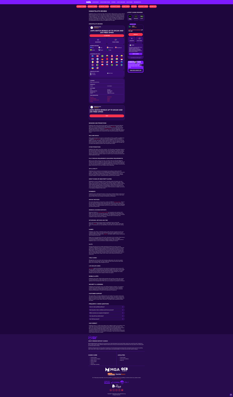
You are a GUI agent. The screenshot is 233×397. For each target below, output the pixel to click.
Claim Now (107, 35)
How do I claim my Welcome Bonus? (97, 306)
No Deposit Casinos (143, 6)
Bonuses (92, 97)
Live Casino (91, 268)
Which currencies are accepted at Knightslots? (99, 312)
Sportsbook (109, 96)
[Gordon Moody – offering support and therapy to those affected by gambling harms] (111, 374)
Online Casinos (125, 6)
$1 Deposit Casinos (81, 6)
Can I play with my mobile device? (97, 315)
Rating (108, 99)
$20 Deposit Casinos (115, 6)
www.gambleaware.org (116, 378)
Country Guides (94, 357)
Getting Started (93, 98)
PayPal (95, 223)
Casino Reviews (95, 2)
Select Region (129, 2)
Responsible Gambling (95, 364)
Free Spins (133, 6)
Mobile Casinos (94, 360)
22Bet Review (136, 53)
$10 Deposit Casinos (103, 6)
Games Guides (93, 361)
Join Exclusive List (135, 70)
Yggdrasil (106, 233)
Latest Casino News (121, 2)
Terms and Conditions (124, 358)
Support (108, 98)
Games (91, 101)
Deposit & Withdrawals (94, 99)
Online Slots (153, 6)
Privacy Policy (122, 357)
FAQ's (108, 101)
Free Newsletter (137, 2)
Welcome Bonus (108, 128)
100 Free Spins (97, 139)
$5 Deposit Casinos (92, 6)
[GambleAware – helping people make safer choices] (120, 374)
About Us (122, 360)
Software (113, 2)
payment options (117, 201)
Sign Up (136, 34)
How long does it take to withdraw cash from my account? (102, 309)
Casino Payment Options (105, 2)
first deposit (113, 126)
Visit (107, 115)
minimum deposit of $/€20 (103, 212)
